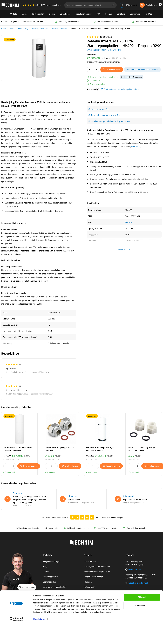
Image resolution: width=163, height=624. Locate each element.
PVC (98, 13)
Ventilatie (121, 13)
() (107, 36)
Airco (24, 13)
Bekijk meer (123, 249)
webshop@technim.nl (130, 89)
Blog (44, 566)
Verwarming (135, 13)
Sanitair (108, 13)
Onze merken (90, 561)
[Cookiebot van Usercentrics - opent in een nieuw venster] (16, 619)
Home (3, 28)
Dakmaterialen (38, 13)
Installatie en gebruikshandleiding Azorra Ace (110, 121)
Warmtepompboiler (59, 28)
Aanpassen (140, 605)
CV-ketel (13, 13)
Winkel (12, 28)
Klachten (88, 581)
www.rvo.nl (135, 146)
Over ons (46, 571)
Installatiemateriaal (84, 13)
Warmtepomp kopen (39, 28)
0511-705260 (134, 569)
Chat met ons (110, 89)
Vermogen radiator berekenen (97, 566)
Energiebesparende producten (97, 571)
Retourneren (89, 586)
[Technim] (10, 5)
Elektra (52, 13)
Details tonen (39, 619)
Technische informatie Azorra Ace (105, 115)
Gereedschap (65, 13)
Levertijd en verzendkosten (54, 586)
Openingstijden (49, 581)
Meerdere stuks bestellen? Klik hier (142, 69)
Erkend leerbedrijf (50, 576)
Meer (150, 13)
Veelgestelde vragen (51, 561)
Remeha (128, 222)
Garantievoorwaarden (93, 576)
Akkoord (142, 597)
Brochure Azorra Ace (100, 109)
